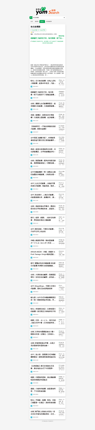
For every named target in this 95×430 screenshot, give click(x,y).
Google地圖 (34, 30)
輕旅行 (42, 21)
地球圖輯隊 (49, 21)
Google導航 (42, 30)
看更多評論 (61, 36)
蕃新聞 (36, 21)
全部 (32, 21)
